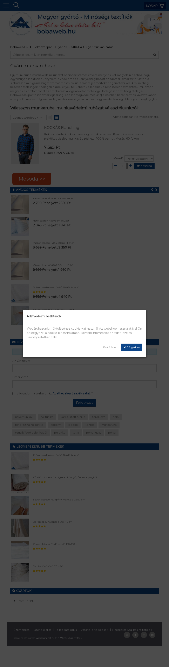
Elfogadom (133, 347)
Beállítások (109, 347)
